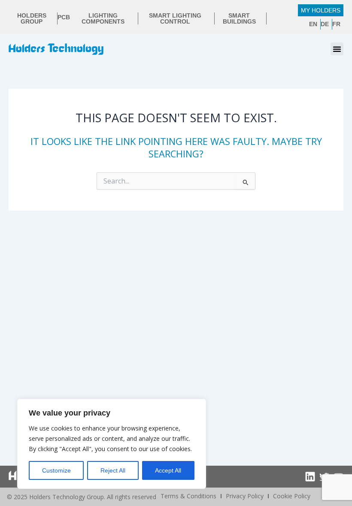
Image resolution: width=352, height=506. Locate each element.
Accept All (168, 470)
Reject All (112, 470)
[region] (111, 444)
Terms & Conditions (188, 496)
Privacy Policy (245, 496)
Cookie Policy (291, 496)
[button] (337, 48)
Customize (56, 470)
